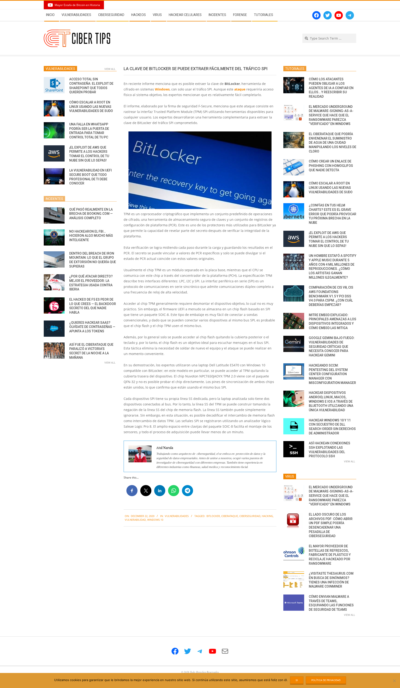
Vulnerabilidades (177, 516)
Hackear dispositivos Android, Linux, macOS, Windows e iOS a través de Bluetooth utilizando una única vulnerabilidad (331, 401)
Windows (162, 89)
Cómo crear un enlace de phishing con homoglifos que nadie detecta (331, 165)
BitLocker (213, 516)
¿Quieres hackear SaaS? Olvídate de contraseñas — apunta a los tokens (92, 327)
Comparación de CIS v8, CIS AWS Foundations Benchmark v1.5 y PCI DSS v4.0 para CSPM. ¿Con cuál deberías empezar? (331, 296)
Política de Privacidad (326, 680)
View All (110, 69)
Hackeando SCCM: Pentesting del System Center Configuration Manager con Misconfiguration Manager (332, 374)
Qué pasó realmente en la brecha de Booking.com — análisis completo (91, 214)
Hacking (267, 516)
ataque (239, 89)
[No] (394, 680)
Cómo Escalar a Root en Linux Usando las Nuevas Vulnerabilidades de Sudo (91, 106)
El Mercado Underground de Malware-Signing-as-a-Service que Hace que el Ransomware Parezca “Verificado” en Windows (331, 115)
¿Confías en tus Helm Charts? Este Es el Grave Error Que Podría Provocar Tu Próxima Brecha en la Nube (332, 213)
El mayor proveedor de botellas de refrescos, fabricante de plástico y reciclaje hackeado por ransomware (330, 554)
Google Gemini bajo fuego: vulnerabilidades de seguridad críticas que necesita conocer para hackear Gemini (332, 346)
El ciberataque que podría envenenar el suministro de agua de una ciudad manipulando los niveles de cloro (332, 142)
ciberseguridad (249, 516)
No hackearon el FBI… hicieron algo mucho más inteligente (91, 236)
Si (297, 680)
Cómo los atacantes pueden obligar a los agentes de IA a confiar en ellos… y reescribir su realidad (331, 87)
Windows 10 (155, 519)
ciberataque (229, 516)
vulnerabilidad (135, 519)
